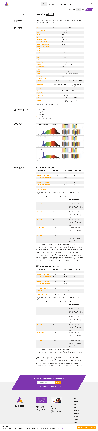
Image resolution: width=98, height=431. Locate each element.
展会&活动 (76, 410)
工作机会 (76, 416)
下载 (83, 9)
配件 (74, 9)
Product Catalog (53, 408)
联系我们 (76, 422)
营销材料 (76, 413)
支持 (75, 404)
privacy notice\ (59, 386)
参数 (79, 9)
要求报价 (89, 9)
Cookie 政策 (63, 428)
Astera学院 (77, 401)
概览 (70, 9)
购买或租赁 (40, 407)
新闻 (75, 407)
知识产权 (76, 419)
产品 (75, 398)
